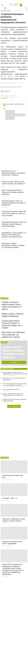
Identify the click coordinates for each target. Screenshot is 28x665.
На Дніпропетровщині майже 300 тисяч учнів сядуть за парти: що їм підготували (14, 213)
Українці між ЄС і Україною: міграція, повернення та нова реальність (13, 352)
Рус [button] (5, 8)
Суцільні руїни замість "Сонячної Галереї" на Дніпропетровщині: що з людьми (12, 324)
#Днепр (2, 87)
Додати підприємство (14, 406)
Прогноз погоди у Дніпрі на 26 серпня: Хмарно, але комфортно (13, 183)
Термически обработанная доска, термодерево (12, 543)
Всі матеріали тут (14, 362)
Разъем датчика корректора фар (12, 476)
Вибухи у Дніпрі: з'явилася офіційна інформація (12, 315)
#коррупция (7, 87)
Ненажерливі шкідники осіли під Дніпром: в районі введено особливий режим (14, 224)
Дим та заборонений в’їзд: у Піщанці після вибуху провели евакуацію (13, 192)
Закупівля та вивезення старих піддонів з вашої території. (13, 520)
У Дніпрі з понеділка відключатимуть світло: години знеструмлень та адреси (12, 305)
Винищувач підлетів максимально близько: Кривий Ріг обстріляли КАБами (13, 245)
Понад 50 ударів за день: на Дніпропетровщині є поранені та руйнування (14, 203)
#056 (20, 87)
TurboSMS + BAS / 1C (9, 498)
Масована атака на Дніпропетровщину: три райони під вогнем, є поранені (13, 173)
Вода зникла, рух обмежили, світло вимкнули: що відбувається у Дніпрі (13, 334)
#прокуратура (14, 87)
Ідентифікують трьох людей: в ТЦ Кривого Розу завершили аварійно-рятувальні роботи (14, 235)
